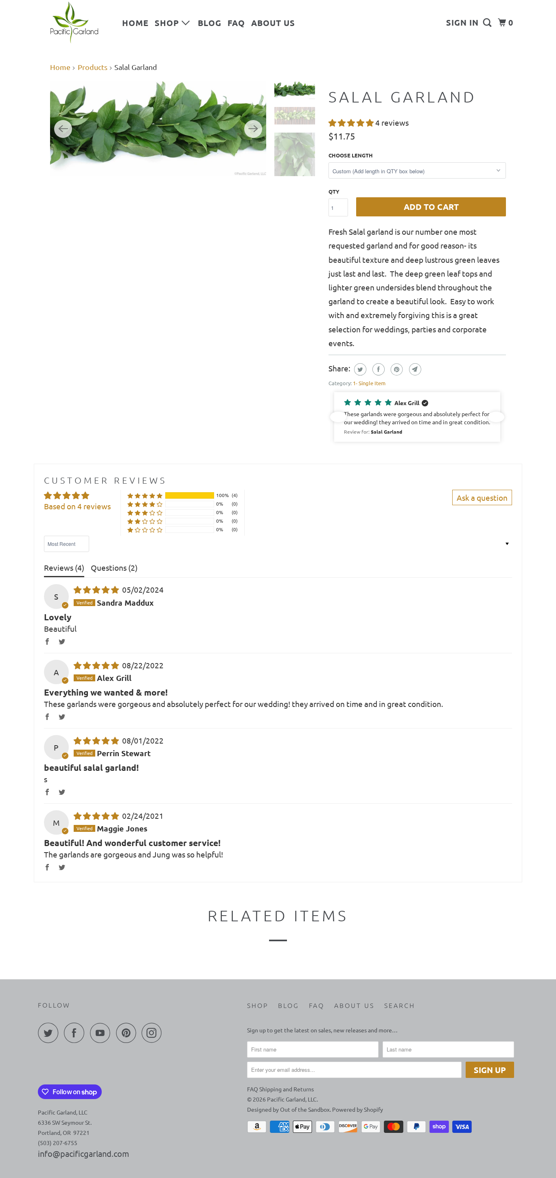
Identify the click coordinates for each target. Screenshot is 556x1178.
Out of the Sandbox (305, 1109)
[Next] (253, 129)
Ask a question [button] (482, 497)
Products (92, 67)
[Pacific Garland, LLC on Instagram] (154, 1033)
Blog (209, 22)
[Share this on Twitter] (359, 369)
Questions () (114, 567)
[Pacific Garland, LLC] (74, 23)
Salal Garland (402, 96)
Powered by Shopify (357, 1109)
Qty (333, 191)
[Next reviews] (496, 417)
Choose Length (350, 155)
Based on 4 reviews (77, 506)
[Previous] (63, 129)
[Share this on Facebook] (377, 369)
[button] (351, 122)
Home (135, 22)
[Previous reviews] (338, 417)
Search (399, 1005)
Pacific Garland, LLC (292, 1099)
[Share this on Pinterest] (396, 369)
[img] (97, 589)
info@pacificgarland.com (83, 1153)
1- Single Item (369, 383)
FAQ (236, 22)
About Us (273, 22)
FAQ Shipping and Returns (280, 1089)
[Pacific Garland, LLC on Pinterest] (128, 1033)
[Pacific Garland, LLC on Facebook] (76, 1033)
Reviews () (64, 567)
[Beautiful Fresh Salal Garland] (158, 128)
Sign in (462, 22)
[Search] (488, 22)
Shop (168, 22)
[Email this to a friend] (414, 369)
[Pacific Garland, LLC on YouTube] (102, 1033)
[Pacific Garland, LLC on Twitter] (50, 1033)
